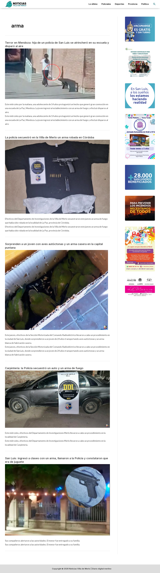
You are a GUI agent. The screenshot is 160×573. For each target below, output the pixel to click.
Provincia (132, 4)
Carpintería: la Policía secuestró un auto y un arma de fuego (44, 368)
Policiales (106, 4)
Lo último (93, 4)
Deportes (119, 4)
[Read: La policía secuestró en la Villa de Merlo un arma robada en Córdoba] (57, 176)
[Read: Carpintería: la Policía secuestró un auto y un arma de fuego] (57, 399)
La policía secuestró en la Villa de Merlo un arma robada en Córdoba (49, 137)
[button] (154, 4)
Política (145, 4)
